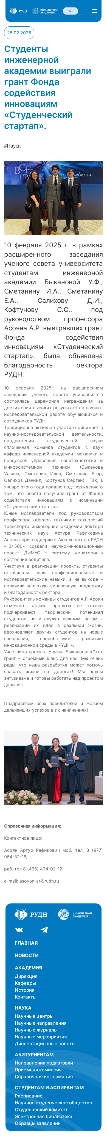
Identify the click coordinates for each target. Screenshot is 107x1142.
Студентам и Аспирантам (49, 1087)
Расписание (29, 1096)
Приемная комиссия (38, 1069)
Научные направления (41, 1023)
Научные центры (34, 1016)
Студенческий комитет (41, 1109)
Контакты (25, 997)
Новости (26, 955)
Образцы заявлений (38, 1123)
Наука (23, 1008)
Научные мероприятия (41, 1036)
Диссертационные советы (45, 1043)
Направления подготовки (44, 1063)
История (25, 990)
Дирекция (26, 976)
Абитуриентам (34, 1054)
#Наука (12, 146)
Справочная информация (44, 1076)
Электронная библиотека (43, 1116)
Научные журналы (36, 1030)
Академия (28, 967)
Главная (26, 943)
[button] (94, 11)
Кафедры (25, 983)
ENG (70, 11)
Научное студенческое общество (53, 1102)
